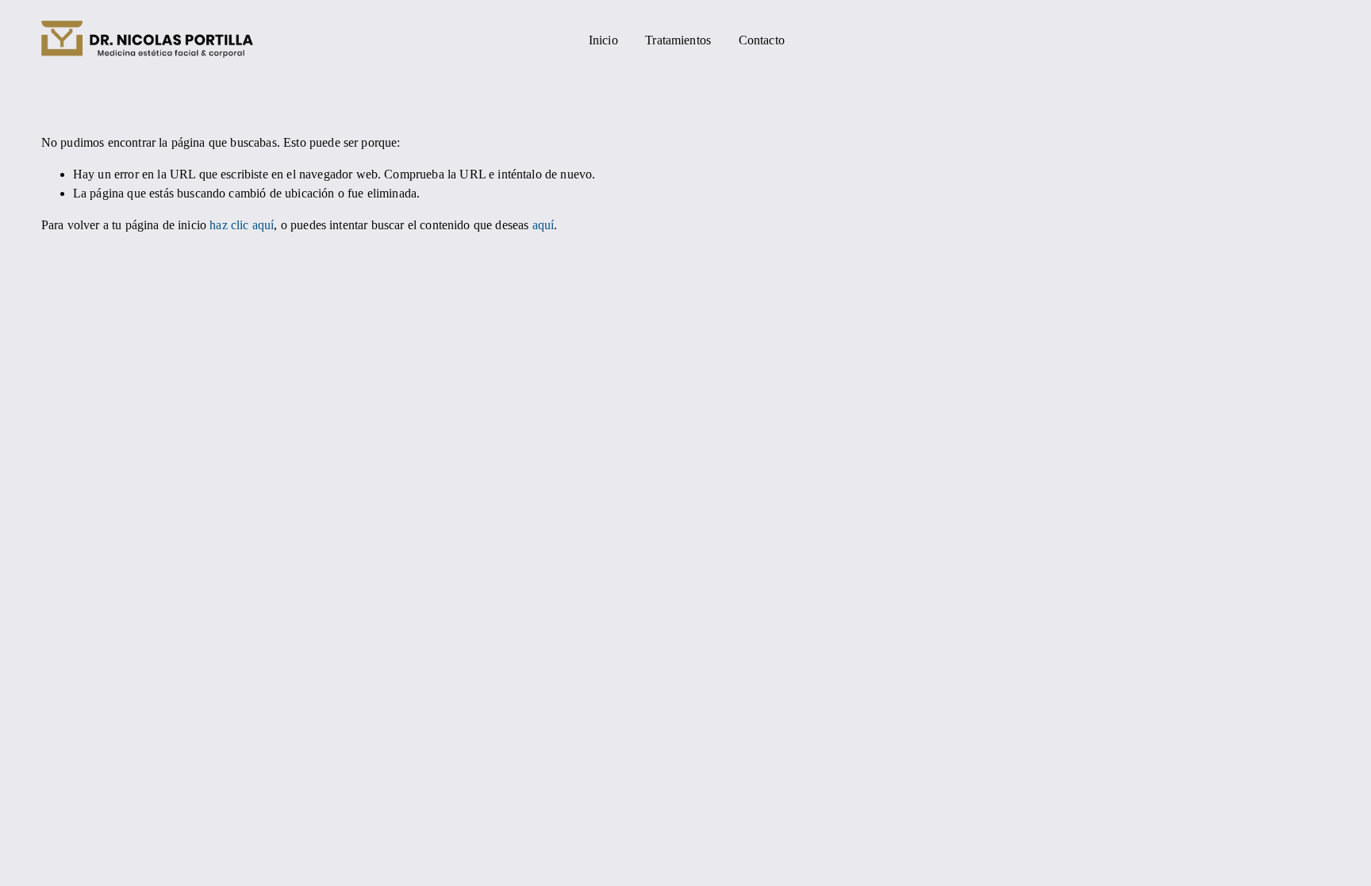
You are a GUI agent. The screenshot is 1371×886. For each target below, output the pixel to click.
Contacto (762, 40)
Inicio (603, 40)
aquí (543, 225)
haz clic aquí (241, 225)
